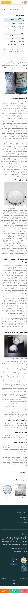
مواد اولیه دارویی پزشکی (22, 512)
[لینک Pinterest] (14, 52)
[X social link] (16, 52)
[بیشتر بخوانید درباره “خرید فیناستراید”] (3, 489)
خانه (23, 9)
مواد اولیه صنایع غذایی (22, 515)
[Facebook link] (17, 52)
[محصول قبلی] (23, 12)
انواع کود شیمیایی (23, 520)
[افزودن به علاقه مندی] (16, 486)
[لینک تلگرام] (10, 52)
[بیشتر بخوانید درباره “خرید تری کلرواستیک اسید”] (16, 489)
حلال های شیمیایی (23, 525)
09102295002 (6, 2)
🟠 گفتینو (4, 591)
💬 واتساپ (14, 591)
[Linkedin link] (12, 52)
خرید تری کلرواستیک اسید (20, 497)
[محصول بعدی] (20, 12)
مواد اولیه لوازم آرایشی (22, 522)
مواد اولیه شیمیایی (17, 9)
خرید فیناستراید (8, 497)
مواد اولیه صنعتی (7, 9)
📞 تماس (23, 591)
